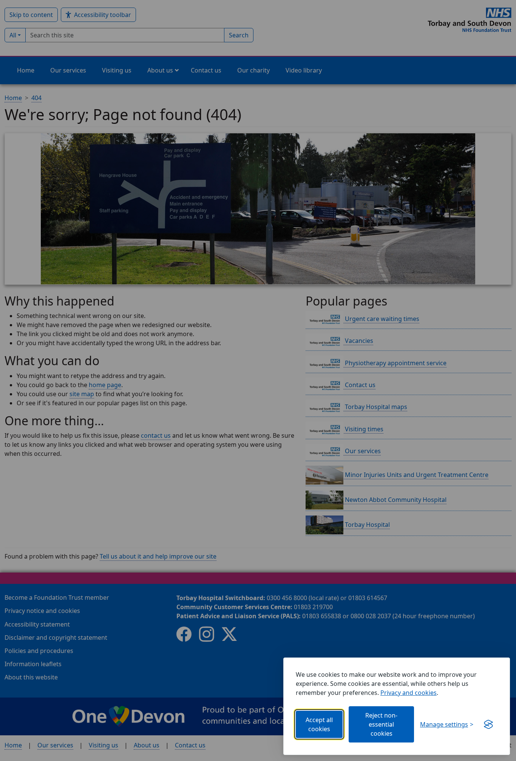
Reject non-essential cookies (381, 724)
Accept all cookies (319, 724)
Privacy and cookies (408, 692)
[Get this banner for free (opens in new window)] (488, 724)
